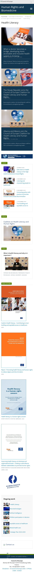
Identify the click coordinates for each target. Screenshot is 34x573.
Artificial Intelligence (16, 513)
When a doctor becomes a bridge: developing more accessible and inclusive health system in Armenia (16, 52)
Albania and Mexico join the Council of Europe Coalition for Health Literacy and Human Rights (16, 134)
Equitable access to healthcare (19, 523)
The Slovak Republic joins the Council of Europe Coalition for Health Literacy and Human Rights (16, 93)
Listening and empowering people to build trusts (17, 183)
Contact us (10, 544)
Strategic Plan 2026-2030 (17, 532)
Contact (19, 570)
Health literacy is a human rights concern (13, 416)
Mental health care (15, 528)
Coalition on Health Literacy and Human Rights (16, 223)
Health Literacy (14, 504)
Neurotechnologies (15, 509)
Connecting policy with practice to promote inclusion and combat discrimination (17, 194)
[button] (17, 2)
